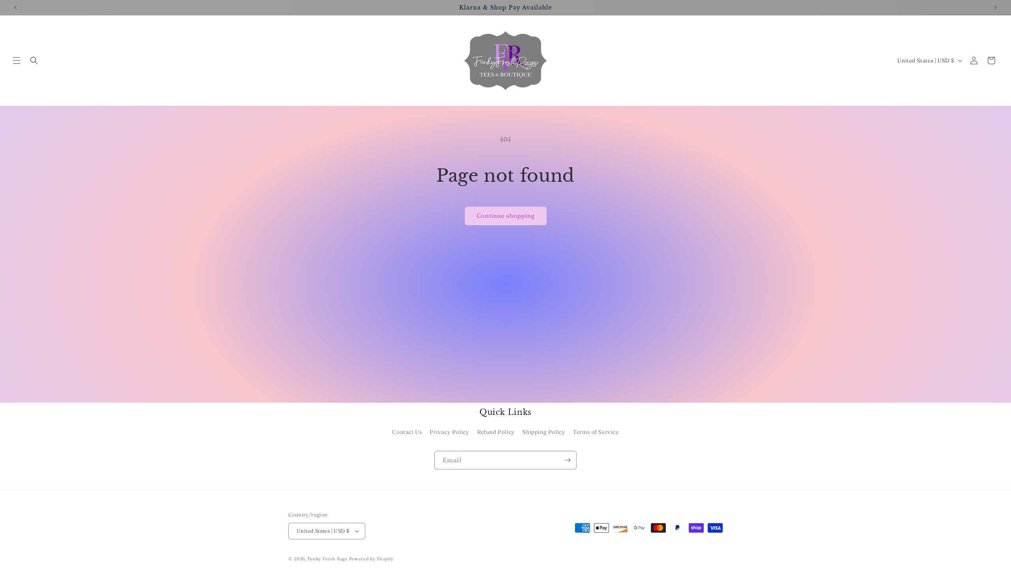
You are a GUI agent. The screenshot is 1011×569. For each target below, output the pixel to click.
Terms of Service (596, 431)
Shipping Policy (543, 431)
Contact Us (407, 431)
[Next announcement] (995, 7)
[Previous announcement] (15, 7)
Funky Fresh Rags (328, 558)
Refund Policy (496, 431)
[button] (16, 60)
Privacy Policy (449, 431)
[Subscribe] (567, 460)
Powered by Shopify (371, 558)
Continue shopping (506, 215)
